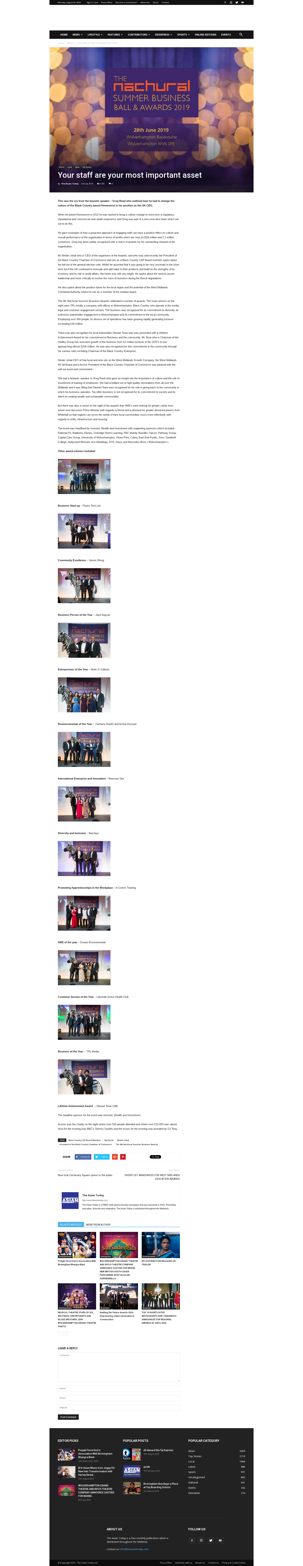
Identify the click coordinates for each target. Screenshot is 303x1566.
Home (64, 34)
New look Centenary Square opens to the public (85, 1175)
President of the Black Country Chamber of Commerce (85, 1144)
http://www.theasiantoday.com (94, 1200)
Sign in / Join (92, 2)
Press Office (106, 2)
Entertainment (65, 1256)
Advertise (145, 2)
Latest (69, 167)
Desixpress (106, 1256)
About (156, 2)
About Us (200, 1562)
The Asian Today (70, 183)
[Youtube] (242, 2)
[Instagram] (231, 2)
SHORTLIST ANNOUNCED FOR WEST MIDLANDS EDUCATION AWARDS (152, 1177)
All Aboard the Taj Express (158, 1450)
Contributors (137, 34)
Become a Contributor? (126, 2)
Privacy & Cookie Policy (233, 1562)
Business (105, 1308)
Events (226, 34)
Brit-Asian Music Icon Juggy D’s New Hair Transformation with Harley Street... (96, 1471)
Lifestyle (94, 34)
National (193, 1482)
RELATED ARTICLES (71, 1224)
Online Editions (205, 34)
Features (114, 34)
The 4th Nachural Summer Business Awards (137, 1144)
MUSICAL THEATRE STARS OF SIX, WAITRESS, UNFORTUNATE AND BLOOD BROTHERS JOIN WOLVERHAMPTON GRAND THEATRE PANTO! (77, 1319)
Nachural (109, 1140)
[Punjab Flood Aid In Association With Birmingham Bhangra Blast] (77, 1245)
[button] (241, 34)
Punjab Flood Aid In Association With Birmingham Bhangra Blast (95, 1454)
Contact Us (213, 1562)
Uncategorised (196, 1477)
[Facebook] (225, 2)
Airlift (146, 1467)
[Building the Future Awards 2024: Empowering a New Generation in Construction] (119, 1296)
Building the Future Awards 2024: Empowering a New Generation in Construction (117, 1316)
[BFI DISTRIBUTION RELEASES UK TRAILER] (161, 1245)
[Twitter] (236, 2)
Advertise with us (183, 1562)
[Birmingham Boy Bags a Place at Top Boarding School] (132, 1488)
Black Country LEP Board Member (85, 1140)
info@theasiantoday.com (134, 1549)
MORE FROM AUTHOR (98, 1224)
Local (191, 1461)
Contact (165, 2)
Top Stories (86, 167)
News (76, 34)
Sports (182, 34)
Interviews (194, 1493)
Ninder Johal (123, 1140)
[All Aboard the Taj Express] (132, 1454)
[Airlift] (132, 1471)
